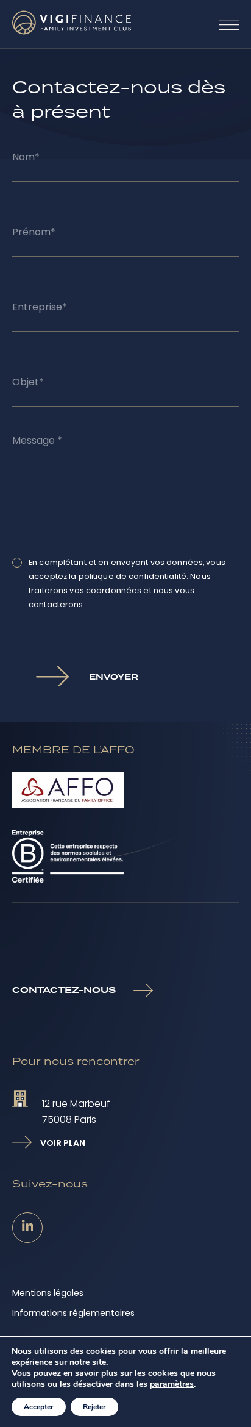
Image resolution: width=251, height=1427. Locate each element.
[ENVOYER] (50, 674)
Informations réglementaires (73, 1313)
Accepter (39, 1407)
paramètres (172, 1384)
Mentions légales (47, 1293)
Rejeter (94, 1407)
